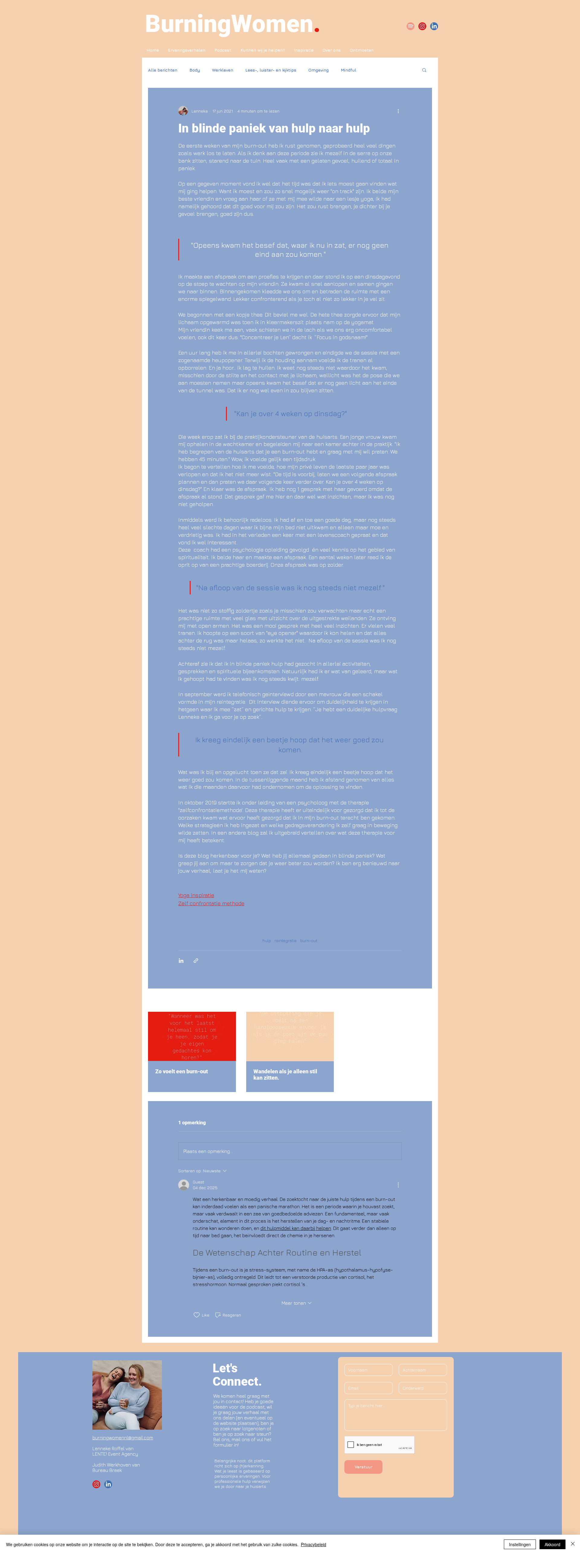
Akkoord (552, 1544)
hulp (267, 940)
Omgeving (318, 69)
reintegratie (286, 940)
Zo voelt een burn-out (181, 1071)
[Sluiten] (572, 1544)
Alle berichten (162, 69)
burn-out (308, 940)
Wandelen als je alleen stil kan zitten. (285, 1074)
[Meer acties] (398, 110)
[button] (424, 69)
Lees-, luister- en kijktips (270, 69)
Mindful (348, 69)
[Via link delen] (196, 960)
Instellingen (520, 1544)
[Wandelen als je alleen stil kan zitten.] (290, 1036)
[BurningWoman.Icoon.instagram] (422, 26)
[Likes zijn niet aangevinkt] (197, 1315)
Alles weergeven (416, 1000)
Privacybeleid (313, 1544)
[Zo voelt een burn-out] (192, 1036)
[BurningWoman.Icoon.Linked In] (434, 26)
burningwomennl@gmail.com (122, 1437)
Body (194, 69)
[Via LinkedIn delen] (181, 960)
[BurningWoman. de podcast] (410, 26)
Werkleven (222, 69)
